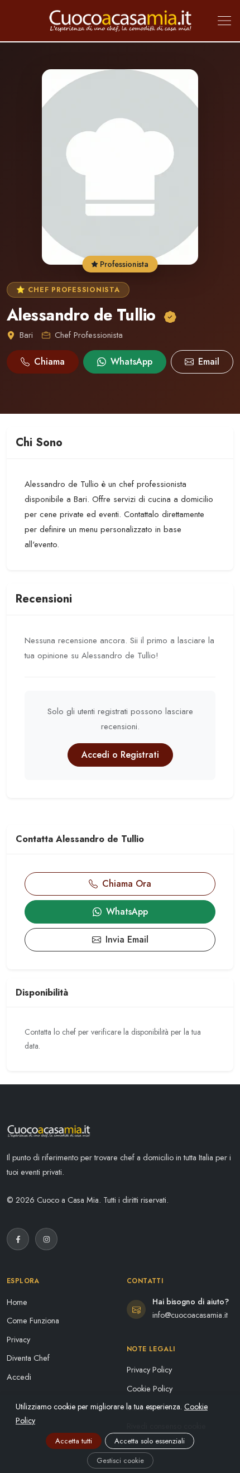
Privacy (18, 1339)
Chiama (49, 361)
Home (17, 1302)
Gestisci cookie (120, 1460)
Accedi (19, 1377)
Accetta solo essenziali (149, 1441)
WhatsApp (131, 361)
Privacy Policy (149, 1369)
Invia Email (126, 939)
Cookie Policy (149, 1388)
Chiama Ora (126, 883)
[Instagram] (46, 1239)
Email (208, 361)
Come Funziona (33, 1320)
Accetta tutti (73, 1441)
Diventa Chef (28, 1358)
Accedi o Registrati (120, 754)
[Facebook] (18, 1239)
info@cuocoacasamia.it (190, 1315)
